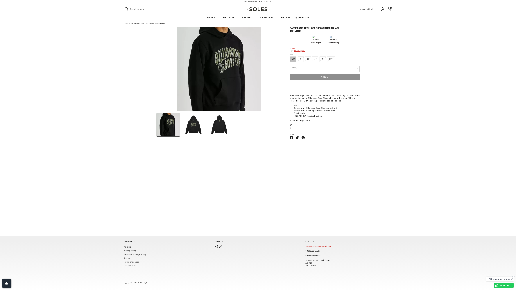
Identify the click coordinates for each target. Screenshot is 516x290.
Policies (127, 247)
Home (126, 24)
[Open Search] (126, 9)
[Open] (6, 283)
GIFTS (284, 17)
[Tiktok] (220, 246)
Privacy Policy (130, 250)
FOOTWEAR (229, 17)
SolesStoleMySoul (143, 283)
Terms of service (131, 262)
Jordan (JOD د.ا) (366, 9)
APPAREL (247, 17)
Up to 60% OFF (302, 17)
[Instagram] (216, 246)
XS (293, 59)
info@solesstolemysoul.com (318, 246)
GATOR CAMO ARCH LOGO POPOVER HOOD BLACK (148, 24)
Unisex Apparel (299, 51)
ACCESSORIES (266, 17)
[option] (219, 70)
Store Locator (130, 265)
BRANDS (211, 17)
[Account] (382, 9)
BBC (293, 48)
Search (127, 258)
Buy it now (324, 85)
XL (323, 59)
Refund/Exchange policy (135, 254)
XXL (331, 59)
